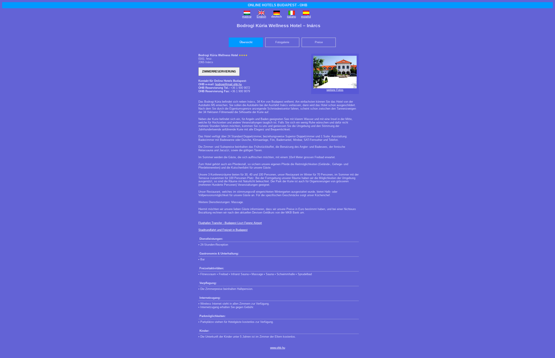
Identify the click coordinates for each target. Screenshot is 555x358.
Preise (319, 42)
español (306, 16)
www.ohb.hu (277, 347)
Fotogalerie (282, 42)
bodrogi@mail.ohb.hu (228, 84)
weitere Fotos (334, 90)
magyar (246, 16)
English (261, 16)
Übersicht (246, 42)
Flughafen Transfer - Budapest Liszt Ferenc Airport (230, 223)
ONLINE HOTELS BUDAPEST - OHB (277, 5)
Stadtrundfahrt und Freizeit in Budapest (223, 230)
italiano (291, 16)
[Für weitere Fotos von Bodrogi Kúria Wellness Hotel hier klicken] (335, 87)
